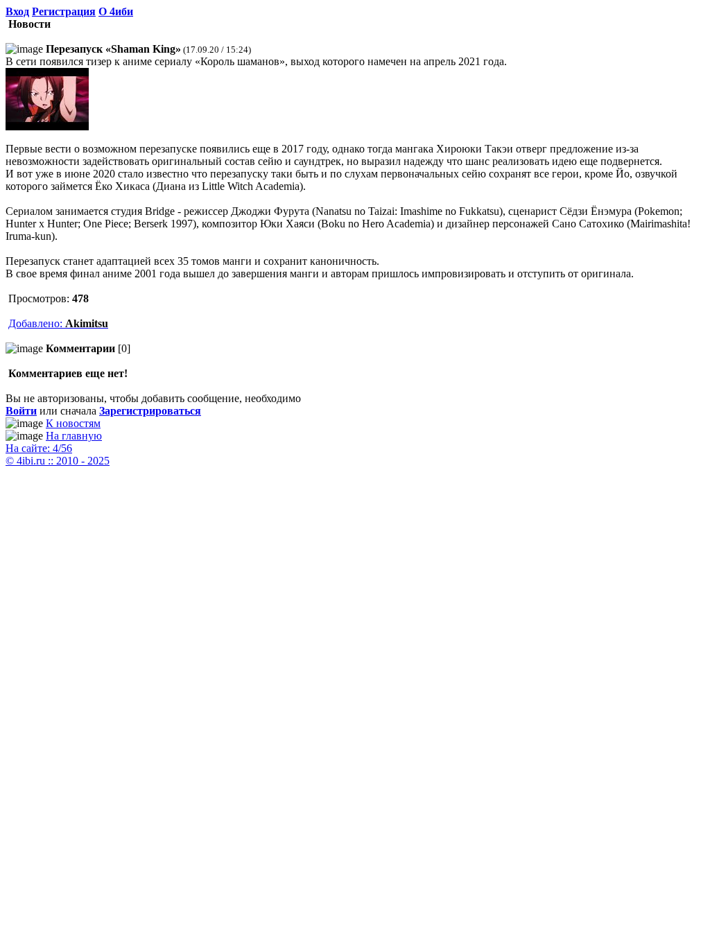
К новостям (73, 423)
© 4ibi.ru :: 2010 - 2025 (58, 461)
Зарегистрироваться (150, 411)
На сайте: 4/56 (39, 448)
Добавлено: (58, 323)
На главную (74, 436)
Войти (21, 411)
